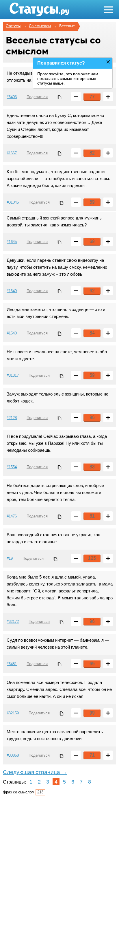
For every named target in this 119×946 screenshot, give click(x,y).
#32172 (13, 621)
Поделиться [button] (37, 97)
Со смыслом (40, 26)
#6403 (12, 97)
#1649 (12, 291)
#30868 (13, 755)
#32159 (13, 713)
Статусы (13, 26)
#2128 (12, 418)
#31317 (13, 375)
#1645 (12, 241)
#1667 (12, 153)
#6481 (12, 664)
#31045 (13, 202)
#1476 (12, 516)
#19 (10, 558)
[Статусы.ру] (39, 9)
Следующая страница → (35, 772)
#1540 (12, 333)
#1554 (12, 467)
